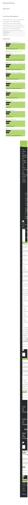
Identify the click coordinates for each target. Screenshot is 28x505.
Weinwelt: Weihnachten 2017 (12, 97)
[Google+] (7, 34)
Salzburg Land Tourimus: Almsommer (13, 88)
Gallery (7, 45)
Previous (5, 8)
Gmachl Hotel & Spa (10, 126)
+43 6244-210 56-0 (26, 211)
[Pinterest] (4, 34)
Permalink (8, 44)
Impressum (24, 494)
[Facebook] (3, 34)
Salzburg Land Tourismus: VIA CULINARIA (15, 60)
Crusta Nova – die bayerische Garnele (13, 135)
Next (8, 8)
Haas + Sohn (8, 107)
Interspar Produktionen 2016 (11, 48)
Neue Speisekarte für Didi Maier (12, 78)
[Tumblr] (5, 34)
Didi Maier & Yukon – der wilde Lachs (13, 69)
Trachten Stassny (9, 116)
